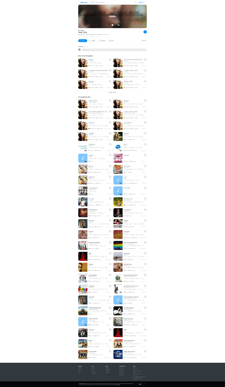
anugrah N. (92, 270)
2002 (99, 180)
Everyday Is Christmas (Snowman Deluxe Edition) (97, 234)
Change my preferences (116, 384)
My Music (129, 215)
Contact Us (94, 373)
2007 (137, 147)
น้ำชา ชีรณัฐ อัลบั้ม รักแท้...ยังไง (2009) (94, 34)
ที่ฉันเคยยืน (94, 84)
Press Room (80, 370)
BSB (98, 324)
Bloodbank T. (92, 183)
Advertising (108, 369)
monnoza (127, 194)
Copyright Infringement (137, 370)
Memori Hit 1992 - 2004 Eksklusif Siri (135, 278)
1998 (137, 234)
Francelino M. (127, 357)
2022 (105, 234)
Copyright (107, 370)
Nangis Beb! (96, 245)
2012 (101, 245)
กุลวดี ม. (126, 139)
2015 (136, 169)
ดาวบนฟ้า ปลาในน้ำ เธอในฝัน (137, 73)
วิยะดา (142, 202)
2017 (139, 245)
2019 (140, 343)
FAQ (92, 369)
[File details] (82, 62)
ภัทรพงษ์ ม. (127, 161)
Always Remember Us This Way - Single (133, 300)
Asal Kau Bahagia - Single (96, 278)
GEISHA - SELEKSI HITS (96, 311)
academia (134, 248)
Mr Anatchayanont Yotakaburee (93, 128)
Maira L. (126, 292)
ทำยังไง (141, 147)
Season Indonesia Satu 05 (96, 289)
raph (126, 259)
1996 (99, 267)
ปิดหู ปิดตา (99, 62)
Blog (79, 372)
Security (134, 372)
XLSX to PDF (121, 375)
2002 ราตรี (106, 169)
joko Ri (98, 346)
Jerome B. (92, 259)
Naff (140, 311)
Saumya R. (127, 346)
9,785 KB (83, 36)
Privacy (134, 369)
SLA (134, 375)
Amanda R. (92, 215)
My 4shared (101, 128)
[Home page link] (84, 2)
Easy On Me (103, 300)
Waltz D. (91, 161)
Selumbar (106, 267)
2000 (101, 354)
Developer (107, 372)
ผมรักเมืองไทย (141, 169)
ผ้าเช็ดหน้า (95, 158)
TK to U (90, 158)
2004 (95, 191)
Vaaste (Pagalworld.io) (133, 343)
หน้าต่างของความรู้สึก (128, 202)
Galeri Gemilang (132, 234)
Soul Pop (126, 147)
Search (79, 369)
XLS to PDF (121, 372)
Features (93, 372)
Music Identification (136, 373)
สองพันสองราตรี (97, 169)
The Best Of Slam (97, 343)
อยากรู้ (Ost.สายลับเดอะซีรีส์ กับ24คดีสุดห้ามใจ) (103, 73)
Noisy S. (126, 303)
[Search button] (135, 2)
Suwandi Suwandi (128, 324)
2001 (102, 169)
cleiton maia (127, 248)
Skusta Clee (142, 256)
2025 (134, 256)
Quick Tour (94, 370)
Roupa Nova (134, 357)
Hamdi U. (91, 292)
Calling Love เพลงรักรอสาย (93, 147)
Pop (87, 36)
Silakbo (102, 256)
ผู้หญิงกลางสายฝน (97, 202)
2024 (106, 256)
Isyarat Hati (129, 311)
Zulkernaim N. (92, 248)
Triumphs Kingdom (102, 158)
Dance (90, 180)
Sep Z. (126, 270)
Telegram (132, 226)
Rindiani (106, 343)
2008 (139, 267)
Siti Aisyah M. (92, 324)
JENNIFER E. (127, 335)
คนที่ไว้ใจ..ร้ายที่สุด (130, 84)
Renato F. (91, 335)
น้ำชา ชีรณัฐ (92, 36)
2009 (99, 125)
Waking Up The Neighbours (132, 289)
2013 (102, 311)
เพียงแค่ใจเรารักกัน (136, 202)
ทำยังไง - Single (132, 147)
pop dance (91, 169)
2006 (102, 202)
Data (104, 245)
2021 (96, 300)
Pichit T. (126, 172)
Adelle (108, 300)
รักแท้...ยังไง (97, 36)
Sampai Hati (142, 234)
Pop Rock (91, 191)
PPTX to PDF (121, 369)
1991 (139, 289)
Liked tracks (98, 215)
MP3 (79, 36)
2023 (140, 354)
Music (97, 292)
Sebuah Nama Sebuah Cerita (132, 267)
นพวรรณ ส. (92, 150)
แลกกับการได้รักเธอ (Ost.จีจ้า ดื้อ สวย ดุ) (133, 62)
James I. (91, 281)
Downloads (99, 172)
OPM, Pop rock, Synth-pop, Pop (94, 256)
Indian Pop (126, 343)
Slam (103, 343)
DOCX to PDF (121, 370)
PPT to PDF (121, 373)
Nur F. (91, 357)
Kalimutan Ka (130, 256)
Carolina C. (92, 226)
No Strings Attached (95, 354)
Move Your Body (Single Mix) (132, 245)
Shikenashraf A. (128, 237)
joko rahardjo (92, 346)
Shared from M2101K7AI (99, 226)
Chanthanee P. (127, 183)
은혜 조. (91, 237)
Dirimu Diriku (94, 267)
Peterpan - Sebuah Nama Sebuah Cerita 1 (133, 270)
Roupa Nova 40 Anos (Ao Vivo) (132, 354)
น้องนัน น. (91, 194)
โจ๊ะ (131, 172)
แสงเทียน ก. (92, 172)
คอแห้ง (137, 180)
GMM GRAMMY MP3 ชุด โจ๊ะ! (129, 169)
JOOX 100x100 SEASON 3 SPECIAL (130, 180)
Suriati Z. (126, 226)
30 (92, 300)
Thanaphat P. (82, 34)
